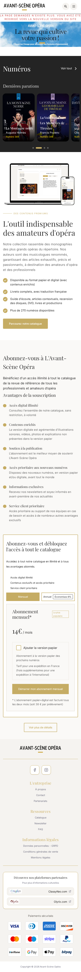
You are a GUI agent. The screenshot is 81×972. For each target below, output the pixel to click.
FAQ (40, 829)
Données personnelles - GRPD (40, 845)
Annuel (57, 596)
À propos (40, 789)
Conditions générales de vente (40, 851)
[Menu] (73, 6)
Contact (40, 795)
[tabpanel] (40, 34)
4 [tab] (48, 148)
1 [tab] (37, 43)
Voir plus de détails (40, 727)
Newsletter (40, 823)
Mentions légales (40, 857)
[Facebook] (34, 770)
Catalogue (40, 817)
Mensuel (23, 596)
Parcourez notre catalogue (25, 323)
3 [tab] (45, 148)
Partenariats (40, 800)
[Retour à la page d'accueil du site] (24, 6)
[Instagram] (46, 770)
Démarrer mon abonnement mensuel (40, 689)
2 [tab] (42, 43)
